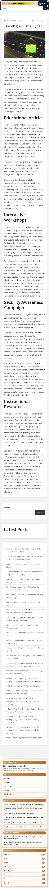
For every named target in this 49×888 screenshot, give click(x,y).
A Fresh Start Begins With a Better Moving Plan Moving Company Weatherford (23, 809)
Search (7, 507)
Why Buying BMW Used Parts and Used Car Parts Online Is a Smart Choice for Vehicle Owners (23, 730)
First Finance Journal (16, 3)
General (6, 883)
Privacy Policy (8, 786)
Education (7, 867)
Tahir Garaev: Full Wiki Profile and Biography (23, 686)
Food (5, 858)
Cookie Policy (8, 794)
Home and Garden (9, 875)
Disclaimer (7, 790)
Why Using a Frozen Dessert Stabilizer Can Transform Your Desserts (24, 827)
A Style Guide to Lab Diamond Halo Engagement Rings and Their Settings (23, 818)
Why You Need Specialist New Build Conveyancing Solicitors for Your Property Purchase (22, 701)
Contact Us (7, 782)
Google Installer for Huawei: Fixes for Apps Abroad (19, 814)
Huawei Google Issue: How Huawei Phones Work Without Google (23, 823)
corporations (24, 264)
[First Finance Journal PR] (3, 3)
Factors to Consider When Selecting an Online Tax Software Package (24, 804)
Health (6, 863)
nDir (26, 21)
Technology (39, 21)
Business (6, 854)
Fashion (6, 879)
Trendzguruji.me (11, 162)
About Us (7, 779)
